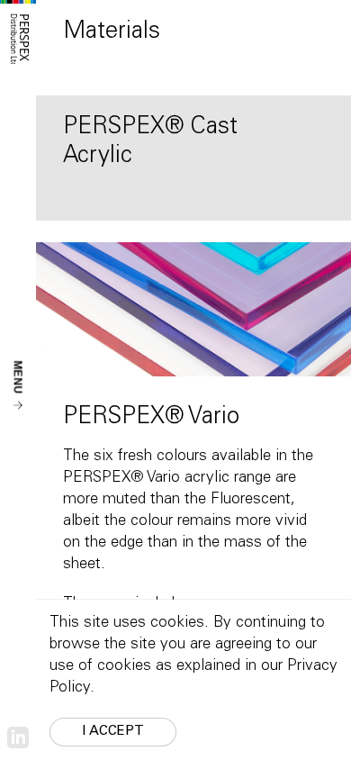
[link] (18, 738)
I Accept (113, 731)
